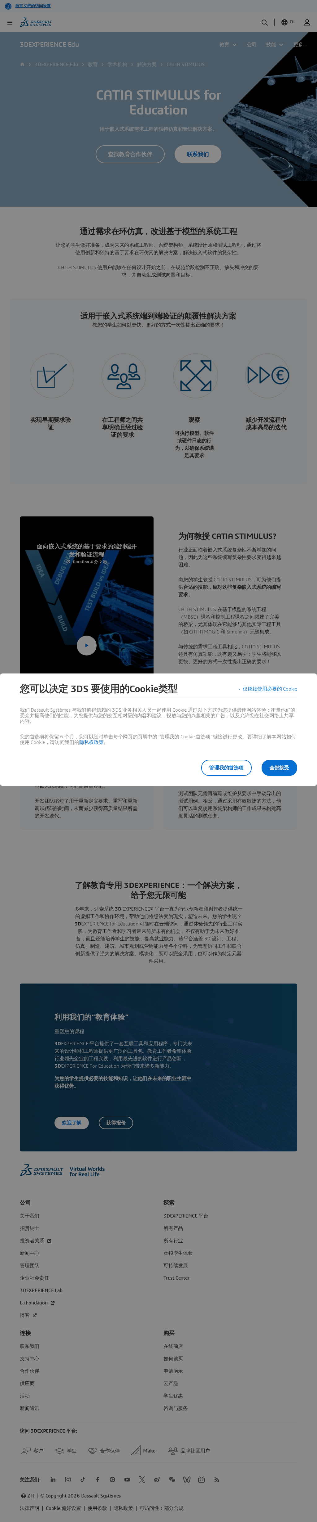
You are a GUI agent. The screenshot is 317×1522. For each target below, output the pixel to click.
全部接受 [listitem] (279, 767)
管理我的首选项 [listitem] (226, 767)
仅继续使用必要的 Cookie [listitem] (270, 689)
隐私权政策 (91, 742)
